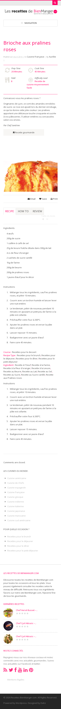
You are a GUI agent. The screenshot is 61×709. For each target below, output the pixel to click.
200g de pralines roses (18, 272)
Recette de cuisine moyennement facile (38, 84)
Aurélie (52, 56)
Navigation (31, 22)
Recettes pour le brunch (29, 355)
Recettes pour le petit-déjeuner (22, 550)
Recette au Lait (29, 371)
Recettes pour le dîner (27, 358)
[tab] (9, 212)
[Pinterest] (31, 670)
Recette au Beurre (12, 371)
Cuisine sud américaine (18, 520)
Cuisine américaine (16, 478)
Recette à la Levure (41, 368)
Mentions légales (15, 679)
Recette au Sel (45, 371)
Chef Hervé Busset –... (27, 610)
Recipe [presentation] (9, 211)
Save (44, 198)
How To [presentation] (23, 211)
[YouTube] (20, 670)
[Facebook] (15, 670)
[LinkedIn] (25, 670)
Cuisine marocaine (16, 515)
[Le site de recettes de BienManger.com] (30, 12)
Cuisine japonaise (16, 511)
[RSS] (5, 670)
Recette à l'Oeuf (23, 365)
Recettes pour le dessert (24, 352)
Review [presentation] (37, 211)
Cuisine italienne (15, 506)
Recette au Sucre (11, 374)
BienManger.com (33, 592)
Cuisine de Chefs (15, 482)
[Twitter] (11, 670)
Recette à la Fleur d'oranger (17, 368)
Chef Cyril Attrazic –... (26, 623)
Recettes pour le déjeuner (20, 541)
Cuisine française (35, 56)
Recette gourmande (24, 132)
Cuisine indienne (15, 501)
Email (32, 198)
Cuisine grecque (15, 496)
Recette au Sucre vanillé (33, 374)
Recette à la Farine (41, 365)
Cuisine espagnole (16, 487)
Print (55, 198)
